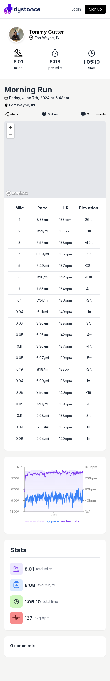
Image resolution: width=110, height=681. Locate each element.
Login (76, 9)
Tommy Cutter (46, 32)
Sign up (95, 9)
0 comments (96, 114)
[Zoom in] (10, 127)
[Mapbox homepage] (17, 193)
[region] (55, 159)
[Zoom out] (10, 134)
